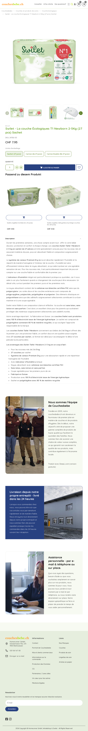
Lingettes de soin (65, 657)
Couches (62, 648)
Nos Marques (64, 643)
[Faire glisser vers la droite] (81, 113)
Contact (35, 643)
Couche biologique (49, 11)
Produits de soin (65, 652)
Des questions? (60, 4)
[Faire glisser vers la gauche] (7, 113)
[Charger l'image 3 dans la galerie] (53, 113)
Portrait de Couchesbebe (41, 648)
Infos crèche (48, 4)
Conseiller (38, 4)
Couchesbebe (7, 11)
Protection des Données (41, 664)
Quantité (9, 162)
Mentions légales (38, 683)
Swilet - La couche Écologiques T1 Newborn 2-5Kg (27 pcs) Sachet (31, 14)
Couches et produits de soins (27, 11)
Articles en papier (65, 662)
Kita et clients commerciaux (42, 652)
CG (33, 669)
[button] (69, 4)
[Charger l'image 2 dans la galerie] (35, 113)
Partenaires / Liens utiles (41, 673)
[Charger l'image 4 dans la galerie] (71, 113)
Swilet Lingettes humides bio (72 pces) (20, 223)
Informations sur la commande (39, 658)
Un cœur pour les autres (41, 678)
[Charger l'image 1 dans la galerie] (17, 113)
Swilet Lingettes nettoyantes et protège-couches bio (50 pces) (63, 223)
